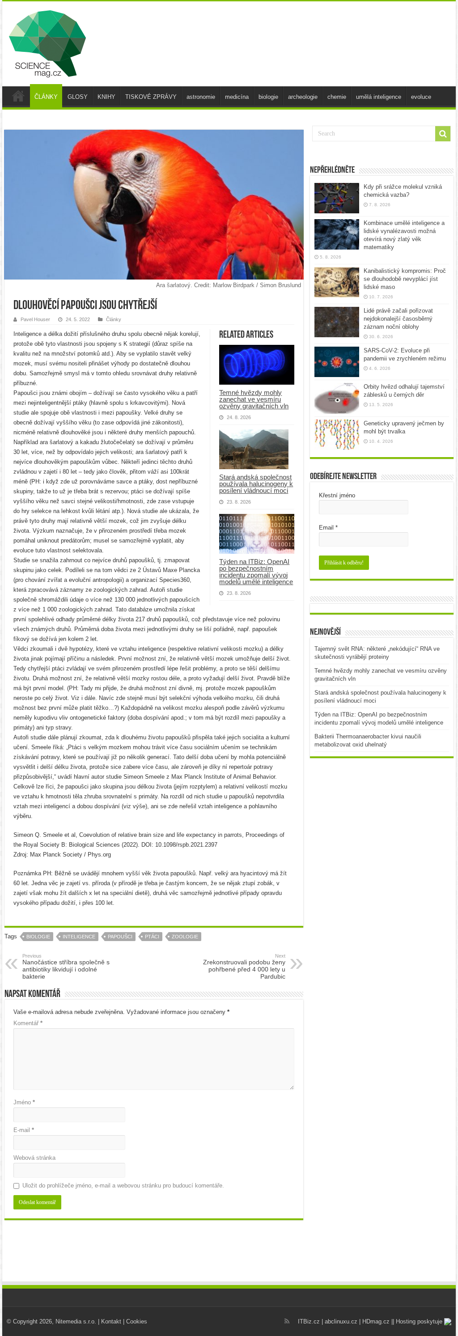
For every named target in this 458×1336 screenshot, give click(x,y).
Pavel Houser (35, 319)
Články (113, 319)
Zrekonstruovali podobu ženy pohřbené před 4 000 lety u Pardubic (244, 966)
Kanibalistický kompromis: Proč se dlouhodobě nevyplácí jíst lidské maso (405, 278)
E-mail (23, 1130)
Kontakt (111, 1321)
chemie (336, 96)
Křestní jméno (337, 495)
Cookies (136, 1321)
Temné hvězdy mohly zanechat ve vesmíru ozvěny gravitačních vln (253, 399)
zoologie (185, 936)
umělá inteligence (378, 96)
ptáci (152, 936)
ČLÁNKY (46, 96)
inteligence (79, 936)
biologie (268, 96)
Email (328, 527)
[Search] (442, 133)
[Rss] (287, 1321)
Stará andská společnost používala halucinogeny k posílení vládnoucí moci (256, 483)
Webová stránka (34, 1157)
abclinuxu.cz (341, 1321)
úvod (18, 95)
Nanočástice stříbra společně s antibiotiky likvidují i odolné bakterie (66, 966)
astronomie (201, 96)
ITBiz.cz (309, 1321)
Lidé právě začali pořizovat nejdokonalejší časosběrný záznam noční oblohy (398, 318)
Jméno (24, 1102)
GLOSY (78, 96)
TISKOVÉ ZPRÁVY (151, 96)
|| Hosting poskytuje (417, 1321)
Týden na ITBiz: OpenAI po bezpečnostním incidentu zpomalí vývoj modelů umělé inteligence (256, 571)
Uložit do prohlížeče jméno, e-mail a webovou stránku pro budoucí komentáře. (123, 1185)
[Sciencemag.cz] (47, 42)
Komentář (27, 1023)
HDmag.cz (376, 1321)
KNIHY (106, 96)
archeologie (303, 96)
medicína (237, 96)
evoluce (421, 96)
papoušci (120, 936)
